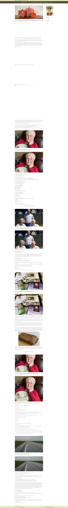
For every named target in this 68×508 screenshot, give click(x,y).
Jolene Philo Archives (34, 2)
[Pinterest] (26, 0)
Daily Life (22, 21)
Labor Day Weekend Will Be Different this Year (24, 291)
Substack (25, 2)
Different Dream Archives (43, 2)
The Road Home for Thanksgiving (22, 454)
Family (24, 21)
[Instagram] (27, 0)
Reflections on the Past (25, 150)
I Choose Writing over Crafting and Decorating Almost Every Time (29, 20)
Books (29, 2)
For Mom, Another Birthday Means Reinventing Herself (26, 373)
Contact (50, 2)
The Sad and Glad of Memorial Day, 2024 (23, 228)
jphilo (16, 21)
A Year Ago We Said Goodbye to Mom (23, 149)
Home (22, 2)
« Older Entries (16, 505)
